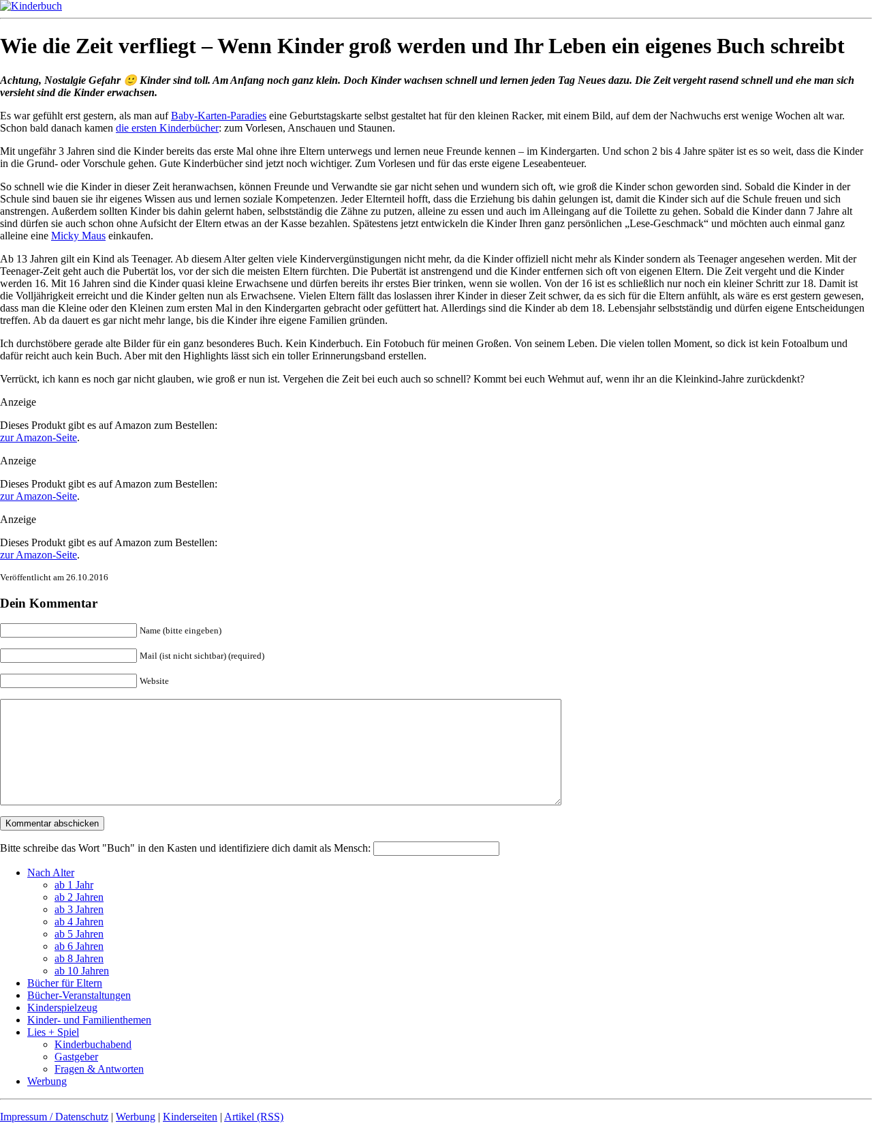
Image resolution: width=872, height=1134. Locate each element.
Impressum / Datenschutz (54, 1116)
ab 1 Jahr (73, 885)
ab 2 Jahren (79, 897)
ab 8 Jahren (79, 958)
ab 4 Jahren (79, 921)
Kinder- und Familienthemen (89, 1020)
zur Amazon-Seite (38, 437)
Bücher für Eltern (64, 983)
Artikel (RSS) (253, 1116)
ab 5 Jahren (79, 934)
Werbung (47, 1081)
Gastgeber (76, 1056)
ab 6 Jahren (79, 946)
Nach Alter (50, 872)
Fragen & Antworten (99, 1069)
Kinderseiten (190, 1116)
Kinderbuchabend (92, 1044)
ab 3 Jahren (79, 909)
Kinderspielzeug (62, 1007)
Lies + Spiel (53, 1032)
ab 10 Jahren (81, 970)
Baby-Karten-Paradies (218, 115)
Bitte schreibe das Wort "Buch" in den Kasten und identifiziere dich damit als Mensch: (186, 848)
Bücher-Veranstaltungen (79, 995)
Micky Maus (78, 235)
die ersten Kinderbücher (167, 128)
